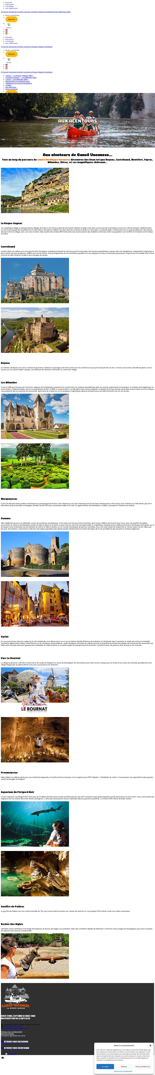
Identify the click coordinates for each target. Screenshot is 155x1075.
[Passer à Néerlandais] (79, 32)
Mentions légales (7, 1034)
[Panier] (8, 23)
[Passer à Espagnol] (79, 34)
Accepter (105, 1067)
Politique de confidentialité (123, 1071)
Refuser (124, 1067)
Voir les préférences (142, 1067)
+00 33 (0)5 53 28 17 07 (12, 1026)
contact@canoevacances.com (15, 1028)
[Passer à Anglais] (79, 30)
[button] (150, 1045)
